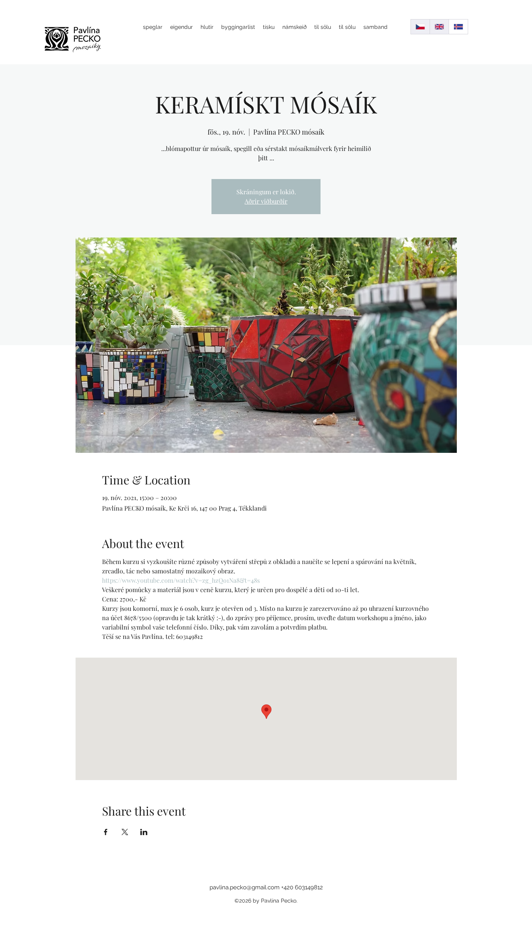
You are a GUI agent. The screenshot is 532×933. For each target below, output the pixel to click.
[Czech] (420, 27)
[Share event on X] (125, 832)
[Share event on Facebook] (105, 832)
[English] (439, 27)
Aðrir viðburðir (266, 201)
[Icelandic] (458, 27)
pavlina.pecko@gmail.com (245, 887)
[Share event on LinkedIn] (144, 832)
